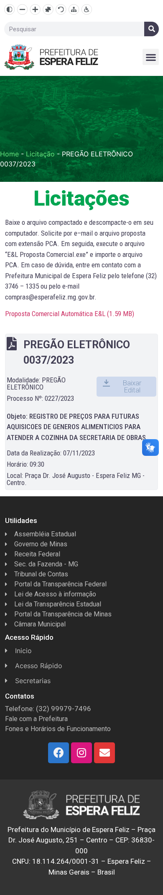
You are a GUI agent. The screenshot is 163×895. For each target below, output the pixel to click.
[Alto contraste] (9, 9)
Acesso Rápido (38, 665)
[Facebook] (58, 752)
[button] (151, 57)
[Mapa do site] (74, 9)
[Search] (151, 29)
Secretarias (33, 680)
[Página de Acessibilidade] (87, 9)
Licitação (40, 154)
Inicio (23, 650)
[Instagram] (81, 752)
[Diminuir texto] (22, 9)
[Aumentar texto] (35, 9)
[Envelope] (104, 752)
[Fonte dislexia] (48, 9)
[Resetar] (61, 9)
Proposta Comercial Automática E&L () (69, 313)
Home (9, 154)
